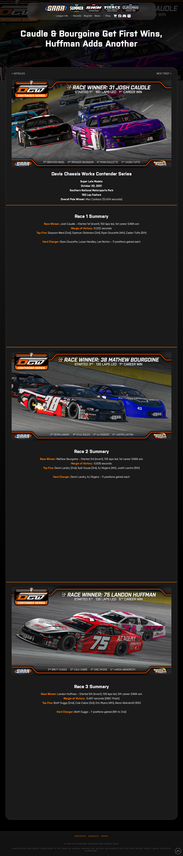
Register (80, 836)
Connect (93, 836)
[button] (129, 16)
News (105, 836)
